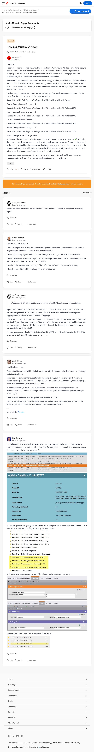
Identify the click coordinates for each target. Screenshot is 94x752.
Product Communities (14, 10)
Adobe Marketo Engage (30, 10)
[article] (46, 213)
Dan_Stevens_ (17, 438)
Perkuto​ (21, 412)
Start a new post (63, 184)
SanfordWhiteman (19, 202)
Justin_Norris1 (17, 361)
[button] (80, 11)
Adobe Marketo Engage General (11, 12)
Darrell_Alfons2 (18, 237)
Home (4, 10)
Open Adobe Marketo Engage (22, 27)
